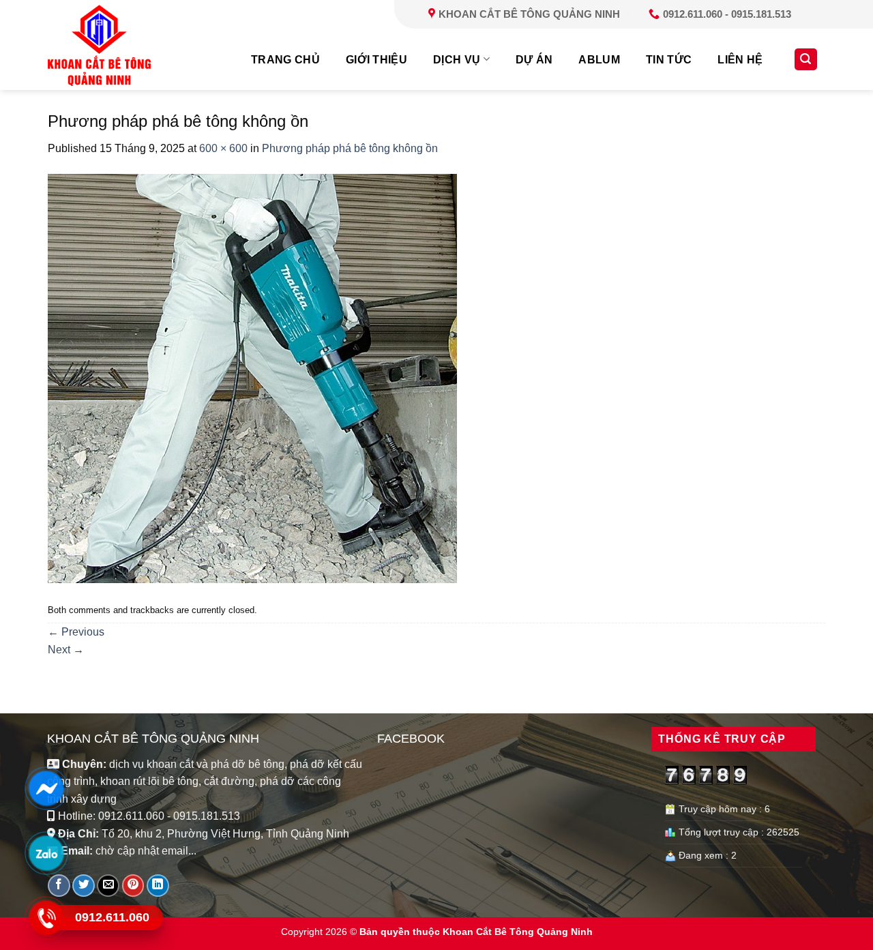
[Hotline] (46, 918)
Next (66, 649)
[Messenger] (46, 788)
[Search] (806, 59)
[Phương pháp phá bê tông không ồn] (252, 377)
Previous (76, 632)
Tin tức (669, 59)
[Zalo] (46, 853)
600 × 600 (223, 148)
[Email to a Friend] (108, 885)
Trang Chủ (285, 59)
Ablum (599, 59)
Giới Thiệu (376, 59)
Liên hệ (740, 59)
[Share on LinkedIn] (158, 885)
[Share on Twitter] (83, 885)
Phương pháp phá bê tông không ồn (350, 148)
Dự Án (534, 59)
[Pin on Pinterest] (133, 885)
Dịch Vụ (456, 59)
